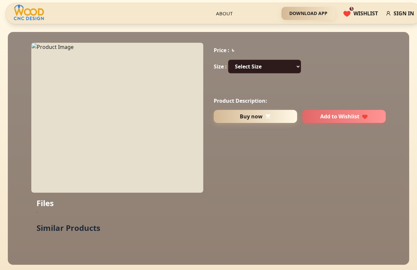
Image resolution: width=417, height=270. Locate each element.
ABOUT (224, 13)
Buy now (251, 116)
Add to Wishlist (339, 116)
